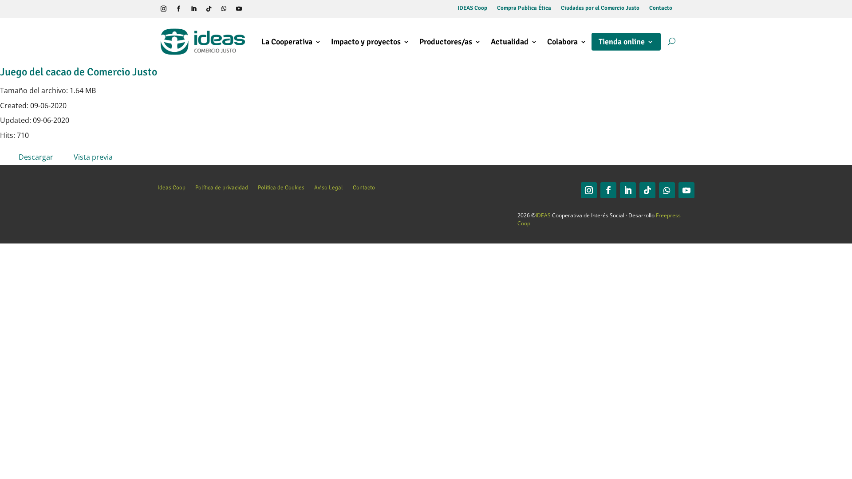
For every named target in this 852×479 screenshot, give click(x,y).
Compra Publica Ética (524, 8)
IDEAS (543, 215)
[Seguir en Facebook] (178, 9)
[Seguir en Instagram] (163, 9)
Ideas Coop (171, 187)
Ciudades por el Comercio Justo (600, 8)
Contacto (660, 8)
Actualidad (510, 42)
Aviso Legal (328, 187)
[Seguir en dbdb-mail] (269, 9)
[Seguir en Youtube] (239, 9)
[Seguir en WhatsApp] (223, 9)
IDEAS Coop (472, 8)
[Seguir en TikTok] (208, 9)
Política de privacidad (221, 187)
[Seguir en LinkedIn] (193, 9)
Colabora (562, 42)
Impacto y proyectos (366, 42)
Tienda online (622, 42)
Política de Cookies (281, 187)
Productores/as (445, 42)
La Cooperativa (286, 42)
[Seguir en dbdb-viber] (254, 9)
